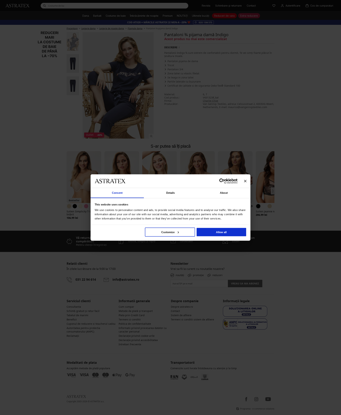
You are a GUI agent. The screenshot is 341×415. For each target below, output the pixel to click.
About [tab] (224, 192)
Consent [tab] (117, 192)
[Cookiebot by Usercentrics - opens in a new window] (221, 181)
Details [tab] (170, 192)
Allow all (221, 231)
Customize (168, 231)
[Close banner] (245, 181)
